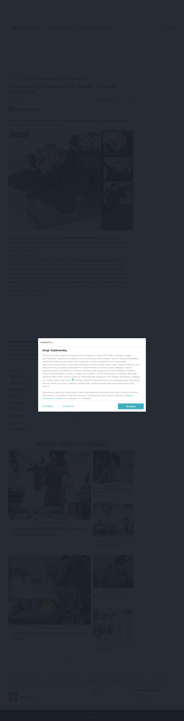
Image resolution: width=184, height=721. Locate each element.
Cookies (58, 398)
